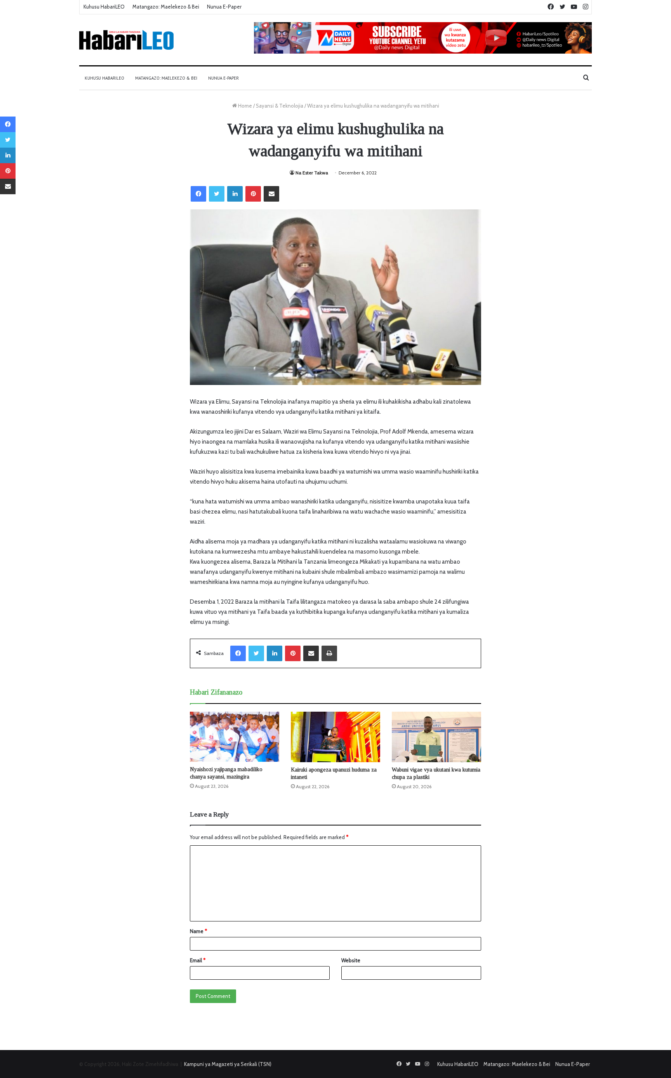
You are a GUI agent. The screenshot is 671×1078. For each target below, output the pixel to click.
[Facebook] (198, 194)
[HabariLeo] (126, 40)
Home (244, 106)
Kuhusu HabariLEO (104, 6)
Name (198, 931)
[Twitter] (216, 194)
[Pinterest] (253, 194)
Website (350, 960)
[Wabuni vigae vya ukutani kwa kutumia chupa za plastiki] (436, 737)
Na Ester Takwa (312, 173)
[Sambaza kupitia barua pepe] (271, 194)
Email (197, 960)
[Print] (329, 653)
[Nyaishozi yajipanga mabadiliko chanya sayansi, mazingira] (234, 737)
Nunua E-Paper (224, 6)
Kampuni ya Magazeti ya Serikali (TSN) (227, 1064)
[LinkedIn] (235, 194)
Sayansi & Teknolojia (279, 106)
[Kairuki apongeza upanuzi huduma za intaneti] (335, 737)
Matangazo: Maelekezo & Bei (165, 6)
